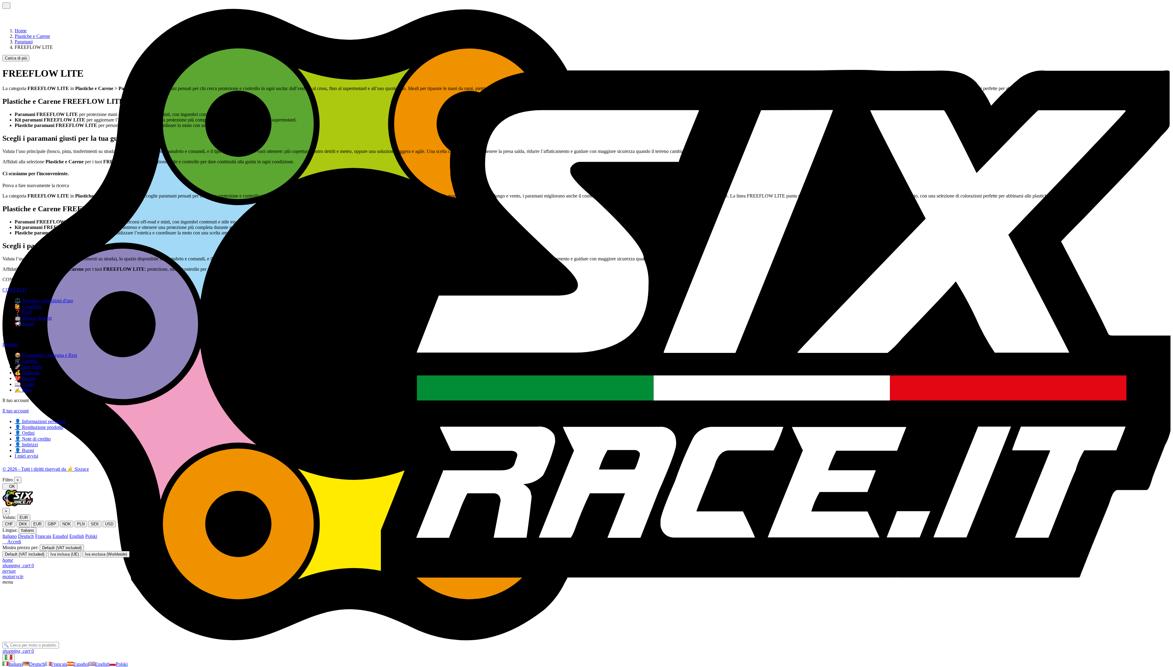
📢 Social (24, 323)
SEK (95, 524)
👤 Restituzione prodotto (39, 427)
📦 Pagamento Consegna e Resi (46, 355)
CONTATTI (14, 289)
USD (109, 524)
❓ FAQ (23, 312)
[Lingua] (8, 658)
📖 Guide (24, 384)
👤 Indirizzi (26, 444)
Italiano (27, 530)
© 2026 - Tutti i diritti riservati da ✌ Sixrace (45, 469)
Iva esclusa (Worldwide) (106, 554)
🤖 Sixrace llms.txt (33, 318)
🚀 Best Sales (28, 366)
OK (10, 486)
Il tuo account (15, 410)
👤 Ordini (25, 433)
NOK (66, 524)
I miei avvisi (26, 456)
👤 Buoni (24, 450)
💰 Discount (27, 372)
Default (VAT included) (62, 548)
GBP (52, 524)
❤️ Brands (25, 378)
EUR (24, 517)
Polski (91, 536)
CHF (9, 524)
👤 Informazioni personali (40, 421)
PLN (81, 524)
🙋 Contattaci (28, 306)
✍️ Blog (23, 390)
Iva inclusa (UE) (64, 554)
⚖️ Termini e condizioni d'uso (44, 300)
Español (60, 536)
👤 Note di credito (33, 438)
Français (43, 536)
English (76, 536)
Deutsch (26, 536)
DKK (23, 524)
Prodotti (10, 344)
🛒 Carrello (26, 361)
